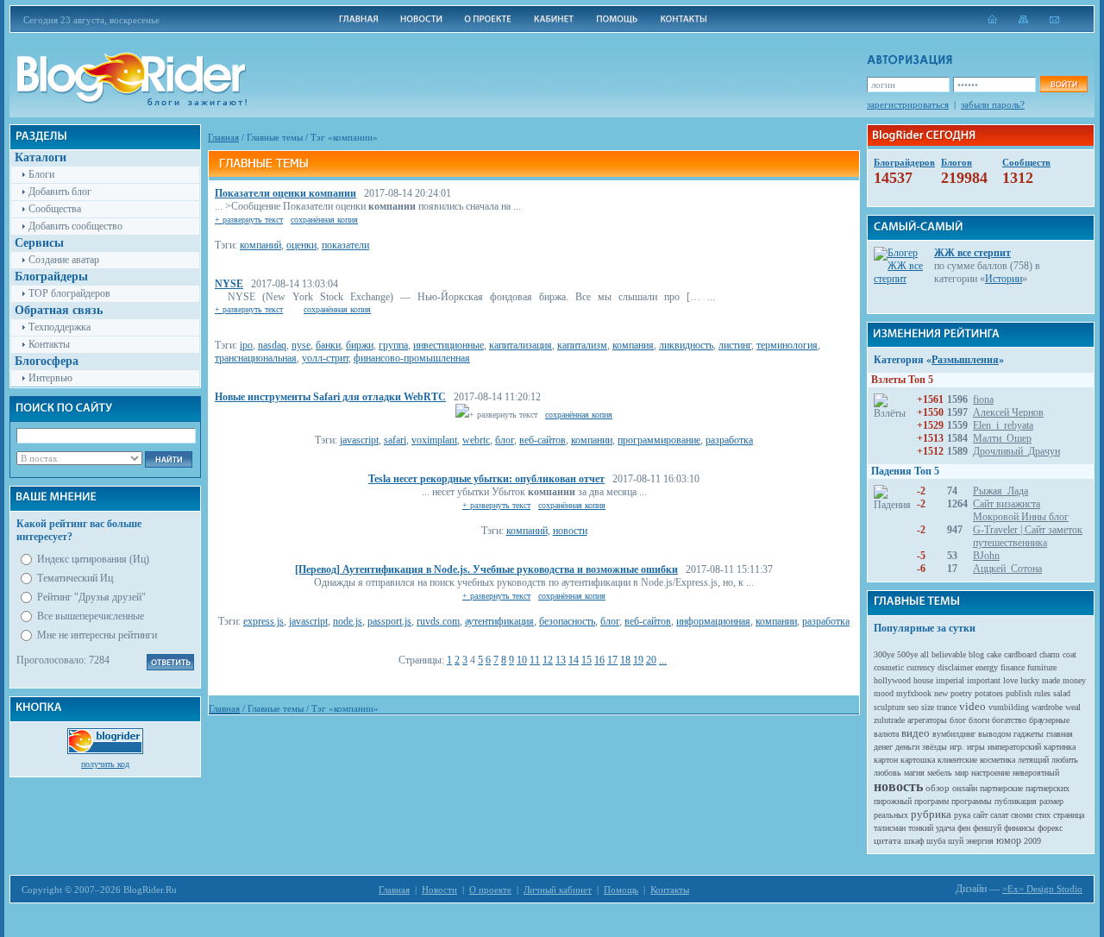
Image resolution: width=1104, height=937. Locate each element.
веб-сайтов (542, 440)
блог (504, 440)
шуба (935, 841)
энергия (980, 841)
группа (393, 345)
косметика (997, 759)
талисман (890, 828)
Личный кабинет (558, 889)
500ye (907, 654)
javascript (359, 440)
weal (1073, 707)
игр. (957, 746)
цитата (887, 840)
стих (1043, 815)
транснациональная (256, 358)
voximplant (434, 440)
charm (1049, 654)
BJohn (986, 556)
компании (591, 440)
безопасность (567, 621)
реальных (891, 815)
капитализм (582, 345)
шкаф (914, 841)
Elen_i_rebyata (1003, 425)
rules (1042, 693)
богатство (1009, 720)
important (983, 680)
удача (945, 828)
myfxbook (914, 693)
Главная (223, 137)
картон (886, 759)
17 (612, 660)
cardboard (1020, 654)
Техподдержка (59, 327)
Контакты (49, 344)
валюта (886, 734)
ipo (246, 345)
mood (884, 693)
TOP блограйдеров (69, 293)
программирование (659, 440)
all (924, 654)
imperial (950, 680)
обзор (937, 788)
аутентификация (499, 621)
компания (633, 345)
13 (560, 660)
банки (328, 345)
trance (947, 707)
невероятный (1036, 772)
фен (963, 828)
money (1074, 680)
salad (1061, 693)
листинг (734, 345)
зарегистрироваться (908, 104)
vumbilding (1008, 707)
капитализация (520, 345)
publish (1019, 693)
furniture (1042, 667)
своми (1021, 815)
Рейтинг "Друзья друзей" (91, 597)
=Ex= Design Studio (1042, 889)
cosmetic (889, 667)
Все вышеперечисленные (90, 616)
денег (883, 746)
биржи (359, 345)
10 (522, 660)
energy (986, 667)
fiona (983, 399)
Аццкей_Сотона (1007, 569)
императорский (1014, 746)
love (1010, 680)
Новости (439, 889)
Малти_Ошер (1002, 438)
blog (976, 654)
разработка (729, 440)
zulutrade (889, 720)
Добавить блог (59, 192)
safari (395, 440)
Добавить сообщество (75, 226)
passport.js (389, 621)
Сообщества (54, 209)
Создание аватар (63, 260)
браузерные (1049, 720)
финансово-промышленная (412, 358)
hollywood (892, 680)
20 (651, 660)
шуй (955, 841)
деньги (907, 746)
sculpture (889, 707)
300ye (884, 654)
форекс (1050, 828)
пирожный (893, 801)
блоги (979, 720)
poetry (961, 693)
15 (586, 660)
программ (931, 801)
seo (913, 707)
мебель (939, 772)
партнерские (1001, 788)
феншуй (987, 828)
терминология (787, 345)
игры (976, 746)
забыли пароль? (993, 104)
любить (1064, 759)
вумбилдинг (953, 734)
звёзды (934, 746)
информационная (713, 621)
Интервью (50, 378)
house (923, 680)
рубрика (931, 814)
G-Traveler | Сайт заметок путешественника (1027, 536)
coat (1069, 654)
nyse (301, 345)
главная (1059, 734)
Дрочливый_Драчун (1016, 451)
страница (1068, 815)
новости (570, 531)
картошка (917, 759)
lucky (1029, 680)
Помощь (621, 889)
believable (949, 654)
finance (1012, 667)
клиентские (957, 759)
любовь (887, 772)
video (972, 706)
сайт (980, 815)
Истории (1003, 279)
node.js (347, 621)
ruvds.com (438, 621)
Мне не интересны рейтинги (97, 635)
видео (915, 732)
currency (920, 667)
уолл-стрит (325, 358)
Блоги (41, 174)
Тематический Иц (75, 578)
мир (962, 772)
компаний (260, 245)
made (1051, 680)
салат (999, 815)
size (927, 707)
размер (1051, 801)
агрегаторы (927, 720)
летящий (1033, 759)
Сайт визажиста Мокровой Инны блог (1021, 510)
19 (638, 660)
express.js (263, 621)
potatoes (989, 693)
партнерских (1048, 788)
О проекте (490, 889)
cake (994, 654)
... (663, 660)
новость (898, 786)
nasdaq (272, 345)
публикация (1015, 801)
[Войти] (1063, 84)
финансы (1019, 828)
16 (599, 660)
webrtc (476, 440)
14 (573, 660)
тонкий (920, 828)
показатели (345, 245)
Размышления (965, 360)
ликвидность (686, 345)
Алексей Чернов (1008, 412)
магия (914, 772)
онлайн (964, 788)
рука (962, 815)
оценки (301, 245)
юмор (1008, 840)
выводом (994, 734)
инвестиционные (448, 345)
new (941, 693)
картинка (1060, 746)
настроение (990, 772)
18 (625, 660)
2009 (1032, 841)
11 (535, 660)
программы (971, 801)
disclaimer (955, 667)
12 (548, 660)
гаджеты (1028, 734)
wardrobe (1047, 707)
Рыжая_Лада (1000, 491)
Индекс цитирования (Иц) (93, 559)
